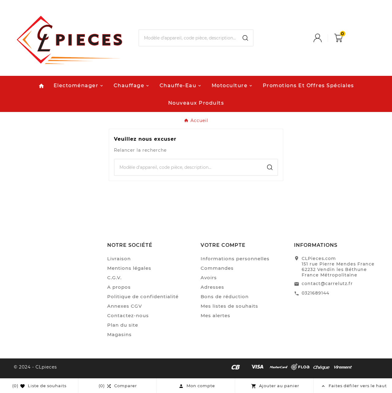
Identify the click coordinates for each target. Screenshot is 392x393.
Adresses (212, 287)
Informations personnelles (235, 258)
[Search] (245, 38)
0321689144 (315, 293)
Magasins (119, 334)
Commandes (217, 268)
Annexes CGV (124, 306)
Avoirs (209, 277)
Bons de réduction (225, 296)
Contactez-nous (128, 315)
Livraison (119, 258)
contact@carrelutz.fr (327, 283)
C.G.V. (114, 277)
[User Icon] (323, 38)
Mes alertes (215, 315)
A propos (119, 287)
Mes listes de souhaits (229, 306)
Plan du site (122, 325)
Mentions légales (129, 268)
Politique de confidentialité (143, 296)
